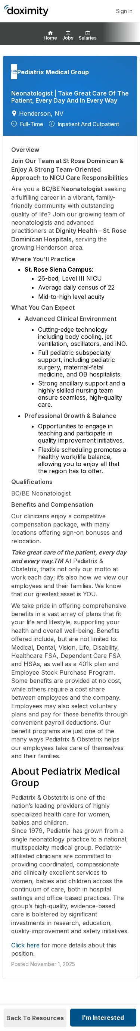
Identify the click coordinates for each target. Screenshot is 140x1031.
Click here (25, 945)
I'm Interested (103, 1017)
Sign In (124, 11)
